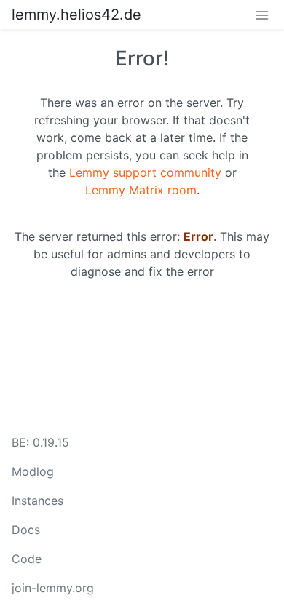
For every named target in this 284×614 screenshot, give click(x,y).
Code (27, 558)
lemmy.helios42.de (76, 14)
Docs (26, 529)
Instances (37, 500)
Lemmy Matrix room (141, 190)
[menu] (262, 14)
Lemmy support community (145, 172)
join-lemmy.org (53, 588)
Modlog (33, 471)
